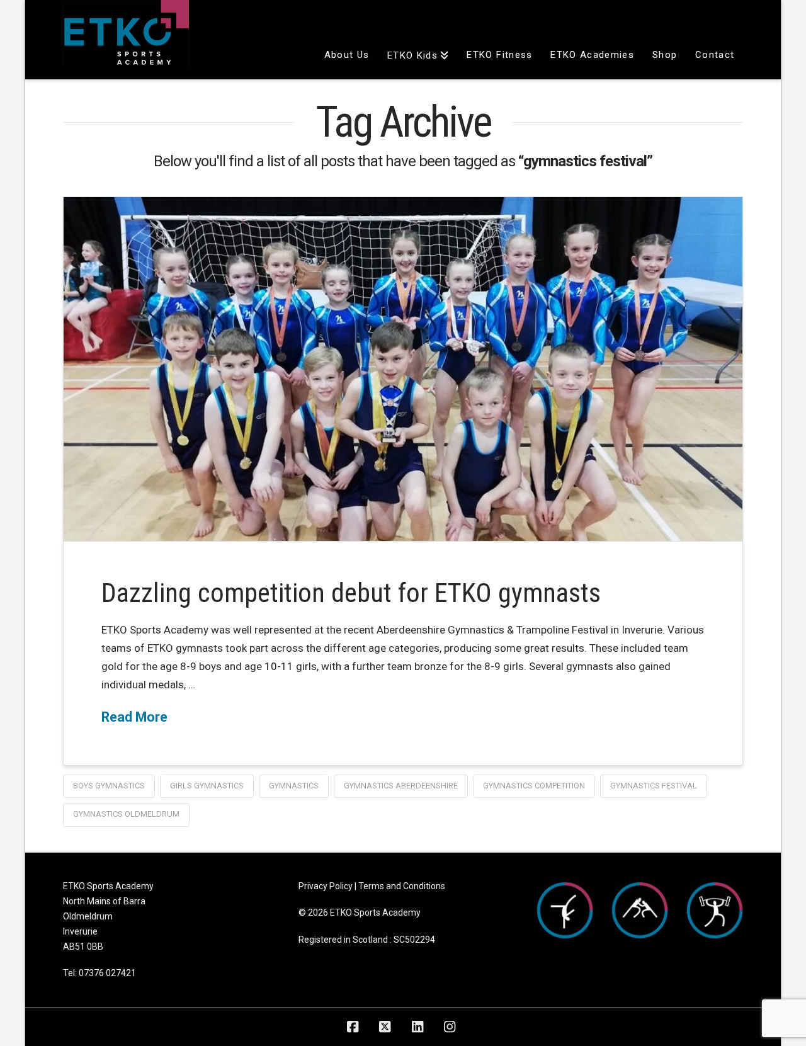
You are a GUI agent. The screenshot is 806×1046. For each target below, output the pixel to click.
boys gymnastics (109, 785)
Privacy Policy (325, 886)
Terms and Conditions (401, 886)
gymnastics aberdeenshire (401, 785)
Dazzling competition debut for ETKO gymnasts (351, 592)
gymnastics (294, 785)
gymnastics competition (534, 785)
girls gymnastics (207, 785)
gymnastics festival (653, 785)
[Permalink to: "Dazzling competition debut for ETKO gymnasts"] (403, 369)
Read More (134, 717)
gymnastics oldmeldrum (126, 814)
